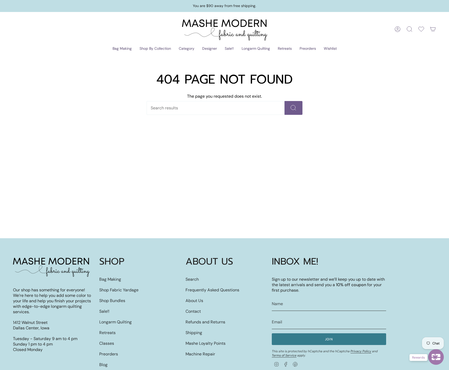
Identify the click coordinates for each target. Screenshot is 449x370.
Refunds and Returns (205, 322)
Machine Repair (200, 354)
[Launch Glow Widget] (436, 357)
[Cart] (433, 29)
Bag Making (110, 279)
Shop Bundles (112, 300)
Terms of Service (284, 355)
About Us (194, 300)
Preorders (108, 354)
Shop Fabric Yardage (118, 290)
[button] (122, 48)
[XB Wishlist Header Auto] (421, 29)
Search (192, 279)
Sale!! (104, 311)
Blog (103, 364)
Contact (193, 311)
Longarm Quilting (115, 322)
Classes (106, 343)
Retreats (107, 332)
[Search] (293, 108)
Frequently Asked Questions (212, 290)
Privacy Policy (361, 351)
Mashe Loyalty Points (206, 343)
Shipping (194, 332)
